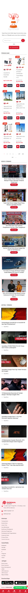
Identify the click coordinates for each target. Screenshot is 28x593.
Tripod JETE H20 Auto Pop (20, 137)
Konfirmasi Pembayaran (7, 529)
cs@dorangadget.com (9, 510)
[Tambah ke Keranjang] (5, 85)
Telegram (4, 553)
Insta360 (8, 308)
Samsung (4, 449)
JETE (6, 426)
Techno (3, 355)
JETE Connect (5, 572)
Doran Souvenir (5, 565)
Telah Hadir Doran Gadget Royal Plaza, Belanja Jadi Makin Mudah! (14, 199)
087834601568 (7, 513)
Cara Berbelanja (5, 527)
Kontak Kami (5, 523)
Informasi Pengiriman (7, 531)
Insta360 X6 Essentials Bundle (7, 74)
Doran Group (4, 563)
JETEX (3, 569)
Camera (3, 308)
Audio (3, 426)
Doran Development (6, 567)
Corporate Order (5, 535)
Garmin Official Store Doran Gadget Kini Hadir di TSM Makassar (14, 244)
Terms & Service (5, 539)
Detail (10, 85)
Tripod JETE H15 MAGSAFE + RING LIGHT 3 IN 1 (20, 107)
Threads (3, 547)
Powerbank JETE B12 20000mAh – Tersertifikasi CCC (19, 73)
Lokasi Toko (4, 525)
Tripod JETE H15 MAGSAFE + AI (8, 137)
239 (19, 154)
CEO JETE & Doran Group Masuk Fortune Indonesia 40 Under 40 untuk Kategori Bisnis (14, 290)
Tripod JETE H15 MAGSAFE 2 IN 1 (8, 107)
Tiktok (3, 557)
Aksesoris (4, 379)
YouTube (3, 555)
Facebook (4, 549)
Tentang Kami (5, 521)
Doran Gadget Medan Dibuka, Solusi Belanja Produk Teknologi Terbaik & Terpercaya (14, 175)
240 (23, 154)
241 (12, 157)
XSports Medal (5, 574)
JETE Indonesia (5, 570)
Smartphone (4, 332)
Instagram (4, 545)
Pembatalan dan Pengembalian (9, 533)
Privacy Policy (5, 537)
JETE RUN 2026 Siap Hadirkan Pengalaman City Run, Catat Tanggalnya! (14, 221)
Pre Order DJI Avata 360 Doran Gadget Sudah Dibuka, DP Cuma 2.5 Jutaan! (14, 267)
